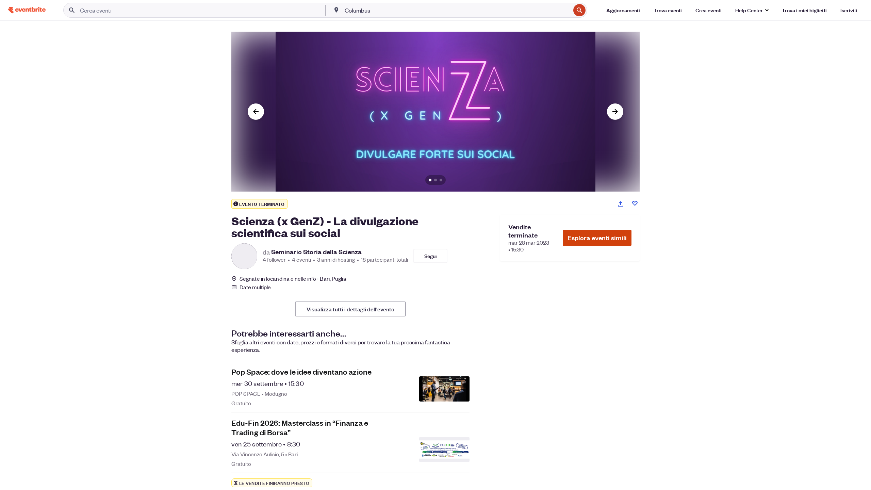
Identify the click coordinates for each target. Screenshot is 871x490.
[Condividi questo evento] (620, 204)
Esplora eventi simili (597, 237)
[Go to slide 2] (435, 180)
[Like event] (635, 203)
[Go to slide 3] (441, 180)
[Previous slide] (256, 111)
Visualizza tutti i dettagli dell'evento (350, 309)
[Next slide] (615, 111)
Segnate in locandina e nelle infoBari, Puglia (293, 278)
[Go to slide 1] (430, 180)
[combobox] (457, 10)
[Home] (27, 10)
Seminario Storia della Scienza (316, 252)
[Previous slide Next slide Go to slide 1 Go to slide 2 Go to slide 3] (435, 112)
